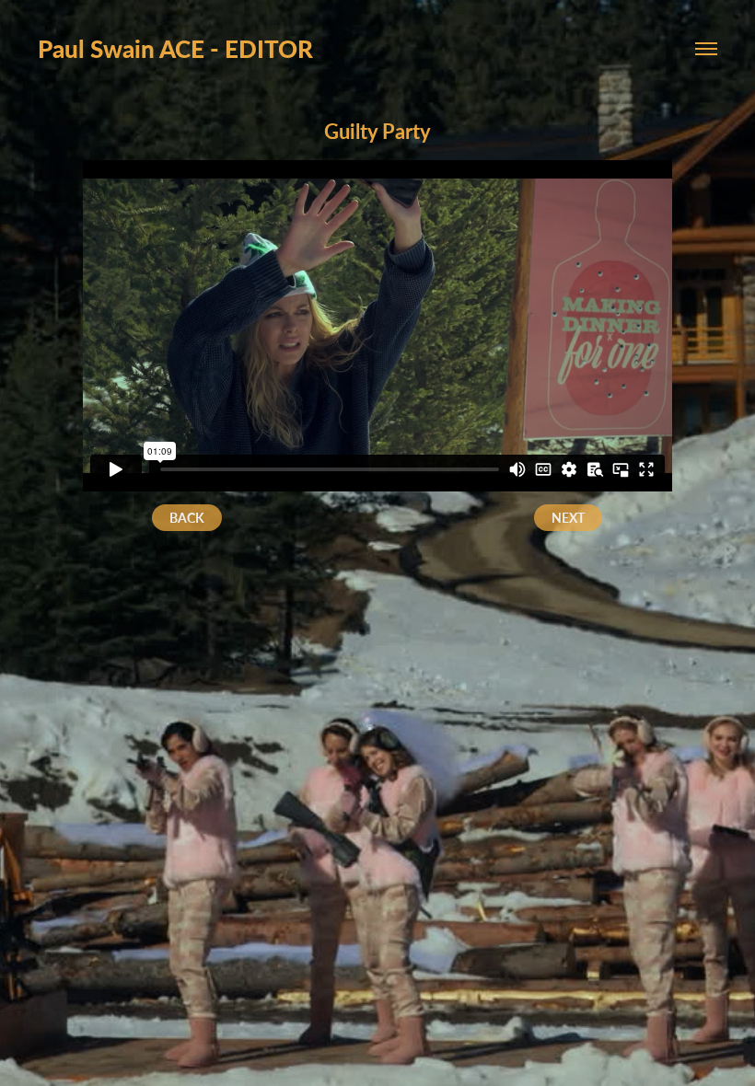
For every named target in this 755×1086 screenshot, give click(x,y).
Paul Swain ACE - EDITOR (175, 48)
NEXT (568, 517)
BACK (186, 517)
